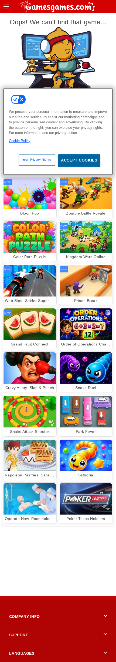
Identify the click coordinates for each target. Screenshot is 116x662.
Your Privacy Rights (36, 159)
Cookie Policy (19, 141)
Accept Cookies (79, 160)
